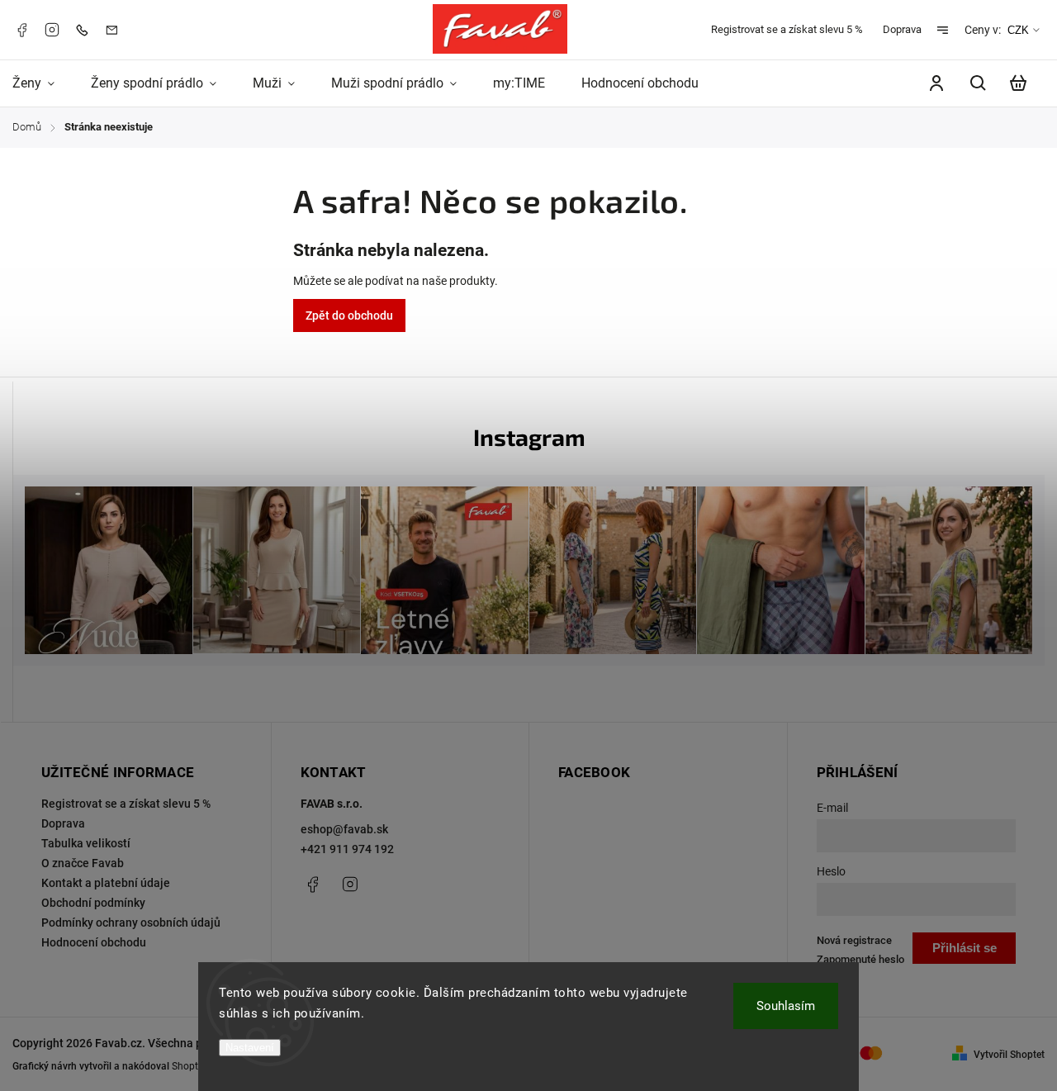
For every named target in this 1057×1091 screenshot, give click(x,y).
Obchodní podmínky (93, 902)
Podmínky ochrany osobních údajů (130, 922)
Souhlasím (785, 1006)
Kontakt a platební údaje (105, 882)
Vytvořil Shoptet (1009, 1054)
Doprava (902, 29)
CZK (1018, 30)
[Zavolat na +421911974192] (86, 29)
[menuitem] (42, 83)
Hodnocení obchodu (93, 942)
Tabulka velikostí (85, 843)
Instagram (52, 30)
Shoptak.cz (196, 1066)
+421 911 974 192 (347, 849)
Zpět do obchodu (349, 315)
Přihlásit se (964, 948)
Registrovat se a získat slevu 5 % (787, 29)
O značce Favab (82, 863)
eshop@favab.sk (344, 829)
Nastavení (249, 1047)
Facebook (21, 30)
